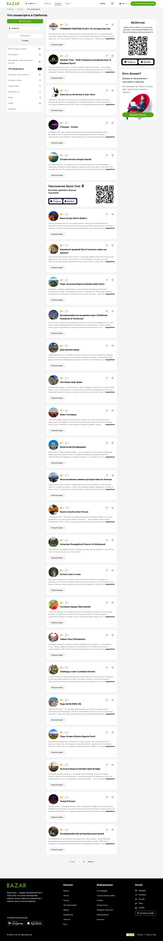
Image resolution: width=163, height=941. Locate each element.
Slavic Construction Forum (74, 511)
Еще (67, 3)
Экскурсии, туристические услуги (20, 61)
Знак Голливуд (68, 414)
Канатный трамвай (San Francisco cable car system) (83, 251)
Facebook (142, 895)
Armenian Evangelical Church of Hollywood (82, 544)
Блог (65, 924)
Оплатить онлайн (147, 913)
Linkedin (141, 908)
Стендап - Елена (69, 127)
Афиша (66, 910)
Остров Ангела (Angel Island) (75, 159)
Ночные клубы (14, 80)
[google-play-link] (15, 923)
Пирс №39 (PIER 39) (70, 704)
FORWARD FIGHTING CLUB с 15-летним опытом (85, 28)
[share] (107, 25)
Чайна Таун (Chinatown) (72, 639)
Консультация (57, 45)
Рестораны (13, 54)
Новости (66, 919)
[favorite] (113, 25)
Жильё (66, 896)
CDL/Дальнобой (70, 905)
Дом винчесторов (69, 349)
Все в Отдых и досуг (17, 49)
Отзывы (25, 40)
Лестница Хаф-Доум (71, 382)
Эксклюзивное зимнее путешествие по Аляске (86, 479)
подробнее (110, 39)
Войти (102, 3)
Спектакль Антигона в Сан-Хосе (77, 94)
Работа (47, 3)
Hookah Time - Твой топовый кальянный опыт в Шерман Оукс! (85, 62)
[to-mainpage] (16, 885)
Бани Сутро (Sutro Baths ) (73, 218)
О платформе (102, 891)
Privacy (140, 935)
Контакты (100, 919)
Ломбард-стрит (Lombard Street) (77, 671)
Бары (10, 97)
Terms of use (151, 935)
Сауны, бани (13, 86)
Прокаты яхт (14, 91)
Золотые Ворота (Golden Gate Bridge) (80, 768)
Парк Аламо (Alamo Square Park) (77, 736)
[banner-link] (81, 194)
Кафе (10, 103)
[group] (25, 38)
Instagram (142, 890)
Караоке (12, 109)
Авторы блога (102, 905)
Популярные (25, 36)
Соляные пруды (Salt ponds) (75, 606)
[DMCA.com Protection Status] (130, 934)
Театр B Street (67, 801)
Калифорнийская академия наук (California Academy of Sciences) (83, 317)
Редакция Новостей (105, 910)
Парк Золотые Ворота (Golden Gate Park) (82, 284)
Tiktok (140, 903)
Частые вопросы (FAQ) (106, 896)
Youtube (141, 899)
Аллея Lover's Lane (70, 574)
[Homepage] (13, 3)
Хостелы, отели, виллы (18, 74)
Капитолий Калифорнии (73, 447)
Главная (10, 9)
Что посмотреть (16, 69)
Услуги (58, 3)
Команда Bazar (103, 915)
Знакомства (68, 915)
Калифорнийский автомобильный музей (82, 833)
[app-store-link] (34, 923)
